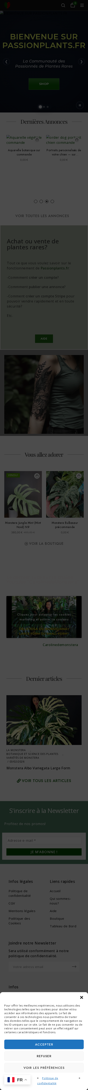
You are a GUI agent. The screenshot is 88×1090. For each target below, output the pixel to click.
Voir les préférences (44, 1067)
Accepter (44, 1044)
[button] (81, 997)
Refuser (44, 1056)
